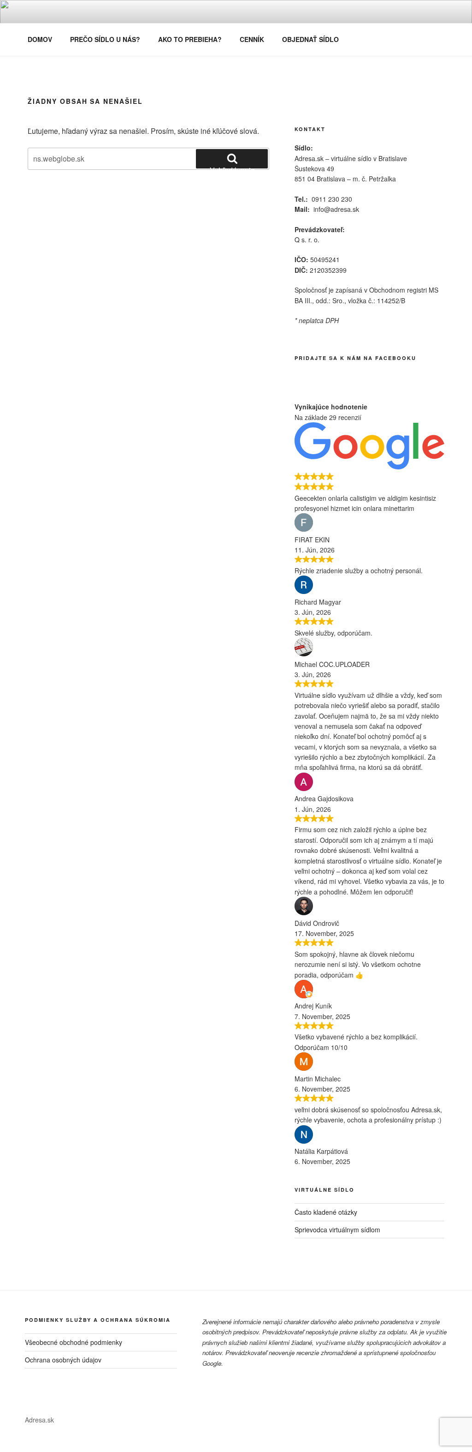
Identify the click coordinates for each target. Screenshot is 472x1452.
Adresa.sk (39, 1419)
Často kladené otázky (326, 1212)
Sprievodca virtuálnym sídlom (337, 1229)
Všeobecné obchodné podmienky (73, 1342)
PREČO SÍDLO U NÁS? (105, 39)
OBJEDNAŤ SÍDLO (310, 39)
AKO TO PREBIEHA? (190, 39)
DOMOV (40, 39)
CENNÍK (252, 39)
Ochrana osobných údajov (63, 1359)
